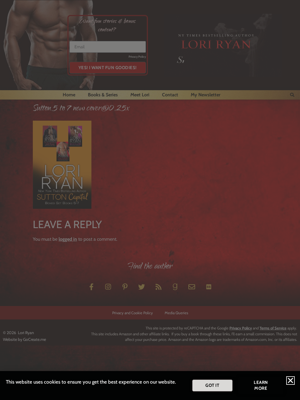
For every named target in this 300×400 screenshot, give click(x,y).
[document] (150, 200)
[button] (290, 380)
